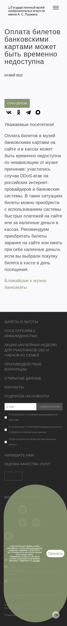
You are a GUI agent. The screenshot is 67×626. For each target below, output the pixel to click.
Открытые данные (23, 378)
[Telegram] (28, 112)
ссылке (36, 560)
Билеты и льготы (21, 322)
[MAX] (38, 112)
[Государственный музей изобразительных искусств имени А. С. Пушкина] (30, 14)
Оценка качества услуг (27, 464)
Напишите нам (19, 455)
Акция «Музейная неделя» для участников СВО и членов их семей (30, 350)
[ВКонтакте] (8, 112)
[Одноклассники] (18, 112)
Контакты (14, 387)
